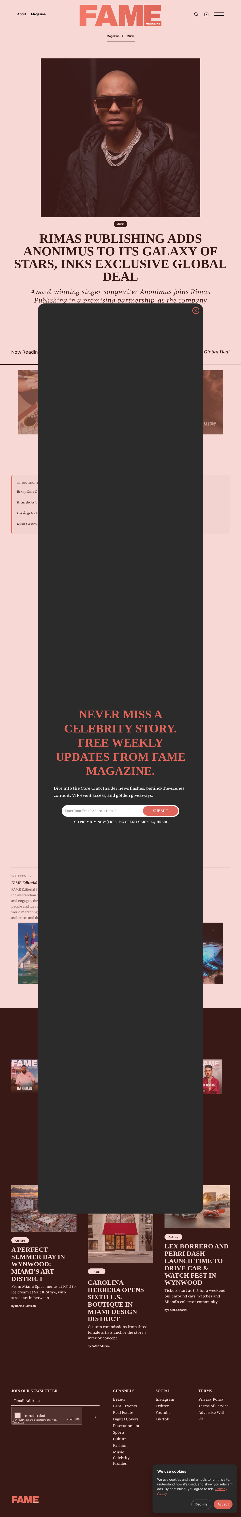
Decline (201, 1504)
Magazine (38, 14)
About (21, 14)
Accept (223, 1504)
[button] (206, 14)
